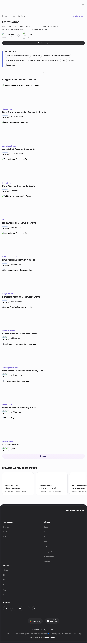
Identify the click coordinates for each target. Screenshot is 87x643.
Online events (49, 547)
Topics (12, 16)
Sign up (6, 527)
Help (5, 537)
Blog (4, 575)
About (5, 570)
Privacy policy (24, 634)
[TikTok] (34, 608)
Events (46, 532)
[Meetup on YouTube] (20, 608)
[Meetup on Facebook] (5, 608)
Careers (6, 585)
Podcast (6, 595)
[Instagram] (27, 608)
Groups (47, 527)
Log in (5, 532)
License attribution (69, 634)
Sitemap (47, 562)
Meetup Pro (7, 580)
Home (4, 16)
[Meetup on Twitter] (12, 608)
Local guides (48, 552)
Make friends (49, 557)
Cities (46, 542)
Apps (5, 590)
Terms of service (12, 634)
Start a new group (73, 510)
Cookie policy (56, 634)
